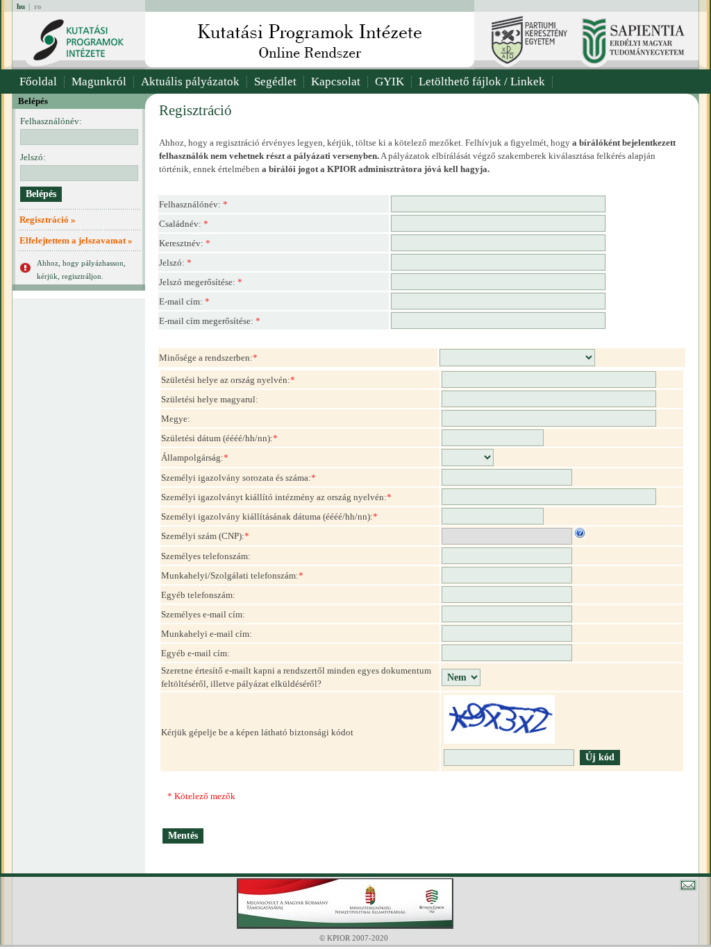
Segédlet (275, 81)
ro (38, 6)
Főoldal (38, 81)
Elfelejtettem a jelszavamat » (76, 240)
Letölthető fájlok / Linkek (482, 81)
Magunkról (99, 81)
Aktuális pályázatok (190, 81)
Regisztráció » (47, 219)
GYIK (389, 81)
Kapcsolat (335, 81)
